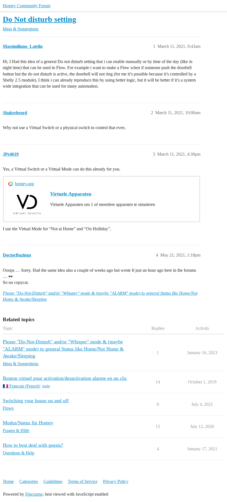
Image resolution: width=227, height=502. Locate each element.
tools (46, 386)
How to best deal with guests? (33, 445)
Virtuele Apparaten (70, 194)
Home (8, 481)
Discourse (34, 494)
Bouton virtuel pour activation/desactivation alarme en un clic (65, 378)
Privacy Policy (115, 481)
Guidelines (52, 481)
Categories (28, 481)
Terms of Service (82, 481)
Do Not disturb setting (39, 19)
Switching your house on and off (36, 400)
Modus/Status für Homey (28, 422)
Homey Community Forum (26, 5)
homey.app (24, 183)
